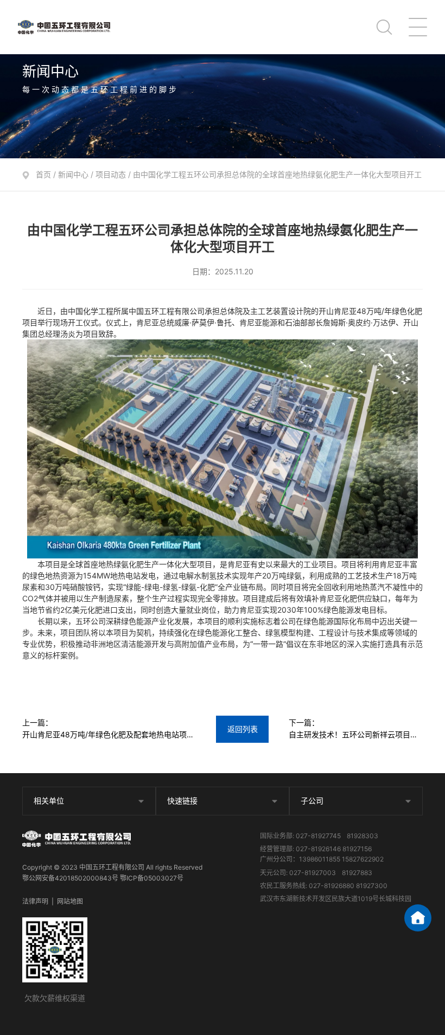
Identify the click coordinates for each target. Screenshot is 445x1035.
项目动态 (111, 174)
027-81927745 (318, 836)
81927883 (357, 873)
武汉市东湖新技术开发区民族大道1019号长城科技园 (335, 899)
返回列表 (242, 729)
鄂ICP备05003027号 (151, 878)
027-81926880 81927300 (348, 886)
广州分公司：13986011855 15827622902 (322, 859)
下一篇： (353, 729)
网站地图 (70, 901)
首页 (43, 174)
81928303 (362, 836)
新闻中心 (73, 174)
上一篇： (108, 729)
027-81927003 (312, 873)
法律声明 (35, 901)
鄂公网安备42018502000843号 (70, 878)
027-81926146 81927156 (334, 849)
